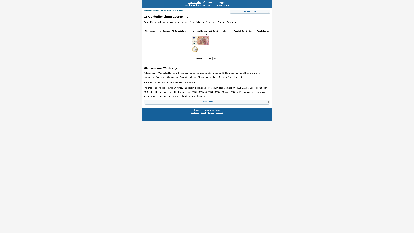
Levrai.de (194, 2)
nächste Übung (250, 11)
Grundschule (195, 113)
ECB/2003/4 (197, 92)
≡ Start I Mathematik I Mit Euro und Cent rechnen (163, 10)
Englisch (211, 113)
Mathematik (219, 113)
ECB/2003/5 (213, 92)
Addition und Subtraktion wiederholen (178, 82)
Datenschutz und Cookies (212, 110)
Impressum (197, 110)
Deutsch (203, 113)
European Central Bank (225, 88)
